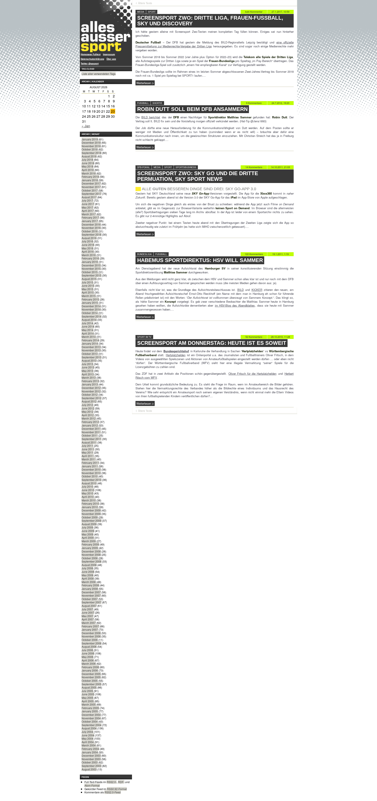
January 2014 (90, 343)
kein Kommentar (253, 11)
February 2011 (90, 462)
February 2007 (90, 626)
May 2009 (87, 534)
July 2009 (87, 527)
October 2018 (90, 149)
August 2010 (89, 483)
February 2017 (90, 217)
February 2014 (90, 340)
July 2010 (87, 486)
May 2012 (87, 411)
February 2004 (90, 749)
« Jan (86, 125)
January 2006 (90, 670)
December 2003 (91, 755)
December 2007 (91, 592)
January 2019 (90, 139)
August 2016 (89, 238)
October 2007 (90, 599)
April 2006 (88, 660)
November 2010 (91, 473)
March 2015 (89, 296)
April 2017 (88, 210)
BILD (240, 290)
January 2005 (90, 711)
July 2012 (87, 405)
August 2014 (89, 319)
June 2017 (88, 204)
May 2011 (87, 452)
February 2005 (90, 708)
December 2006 (91, 633)
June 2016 (88, 245)
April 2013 (88, 374)
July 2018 (87, 159)
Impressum (109, 54)
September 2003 (91, 766)
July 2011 (87, 445)
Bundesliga (144, 254)
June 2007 (88, 612)
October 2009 (90, 517)
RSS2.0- (112, 782)
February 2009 (90, 544)
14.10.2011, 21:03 (280, 167)
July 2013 (87, 364)
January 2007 (90, 629)
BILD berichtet (150, 117)
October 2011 (90, 435)
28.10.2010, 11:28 (280, 336)
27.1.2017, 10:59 (280, 11)
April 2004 (88, 742)
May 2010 (87, 493)
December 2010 (91, 469)
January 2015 (90, 302)
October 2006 (90, 640)
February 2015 (90, 299)
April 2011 (88, 456)
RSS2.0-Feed (113, 792)
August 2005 (89, 687)
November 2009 (91, 514)
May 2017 (87, 207)
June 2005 (88, 694)
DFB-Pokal (143, 167)
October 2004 (90, 721)
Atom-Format (92, 785)
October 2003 (90, 762)
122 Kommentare (254, 254)
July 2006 (87, 650)
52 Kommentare (253, 336)
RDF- (121, 782)
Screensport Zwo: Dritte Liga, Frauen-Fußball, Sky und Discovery (210, 20)
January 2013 (90, 384)
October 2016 (90, 231)
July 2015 (87, 282)
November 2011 (91, 432)
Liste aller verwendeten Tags (99, 74)
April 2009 (88, 537)
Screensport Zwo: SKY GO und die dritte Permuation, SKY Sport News (197, 176)
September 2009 (91, 520)
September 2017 (91, 193)
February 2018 (90, 176)
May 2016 (87, 248)
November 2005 (91, 677)
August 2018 (89, 156)
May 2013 (87, 371)
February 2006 (90, 667)
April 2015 (88, 292)
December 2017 (91, 183)
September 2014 (91, 316)
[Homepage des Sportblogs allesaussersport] (106, 26)
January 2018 (90, 180)
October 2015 (90, 272)
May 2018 (87, 166)
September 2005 (91, 684)
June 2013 (88, 367)
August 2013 (89, 360)
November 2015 (91, 268)
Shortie (157, 103)
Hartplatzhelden (175, 355)
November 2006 (91, 636)
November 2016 (91, 228)
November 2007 (91, 595)
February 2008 (90, 585)
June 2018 (88, 163)
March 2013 (89, 377)
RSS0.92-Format (117, 789)
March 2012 (89, 418)
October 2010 (90, 476)
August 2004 (89, 728)
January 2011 (90, 466)
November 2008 (91, 554)
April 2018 (88, 170)
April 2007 (88, 619)
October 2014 (90, 313)
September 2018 (91, 153)
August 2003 (89, 769)
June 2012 (88, 408)
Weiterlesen (143, 83)
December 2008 (91, 551)
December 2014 (91, 306)
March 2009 (89, 541)
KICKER (257, 290)
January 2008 (90, 588)
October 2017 (90, 190)
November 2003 (91, 759)
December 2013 (91, 347)
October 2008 (90, 558)
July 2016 (87, 241)
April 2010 (88, 497)
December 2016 (91, 224)
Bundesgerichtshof (176, 351)
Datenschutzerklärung (92, 58)
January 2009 (90, 548)
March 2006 (89, 663)
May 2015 (87, 289)
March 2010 (89, 500)
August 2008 (89, 565)
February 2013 (90, 381)
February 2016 (90, 258)
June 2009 (88, 531)
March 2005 (89, 704)
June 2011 (88, 449)
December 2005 (91, 674)
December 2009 (91, 510)
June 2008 (88, 571)
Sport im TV (144, 336)
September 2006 (91, 643)
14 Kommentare (253, 167)
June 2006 (88, 653)
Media (140, 11)
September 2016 (91, 234)
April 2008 (88, 578)
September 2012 (91, 398)
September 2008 (91, 561)
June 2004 (88, 735)
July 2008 (87, 568)
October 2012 (90, 394)
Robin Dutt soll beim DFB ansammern (192, 109)
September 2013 (91, 357)
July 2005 (87, 691)
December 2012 (91, 388)
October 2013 (90, 354)
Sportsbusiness (186, 167)
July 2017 (87, 200)
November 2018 (91, 146)
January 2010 (90, 507)
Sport (152, 11)
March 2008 (89, 582)
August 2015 (89, 279)
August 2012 (89, 401)
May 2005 (87, 697)
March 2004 (89, 745)
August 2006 (89, 646)
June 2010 (88, 490)
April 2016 (88, 251)
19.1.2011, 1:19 (280, 254)
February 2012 (90, 422)
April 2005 (88, 701)
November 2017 (91, 187)
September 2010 (91, 480)
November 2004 (91, 718)
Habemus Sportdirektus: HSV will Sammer (200, 260)
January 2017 (90, 221)
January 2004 (90, 752)
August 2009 (89, 524)
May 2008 (87, 575)
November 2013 (91, 350)
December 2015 (91, 265)
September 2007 (91, 602)
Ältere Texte (145, 3)
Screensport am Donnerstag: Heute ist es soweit (211, 343)
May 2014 (87, 330)
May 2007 (87, 616)
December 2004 (91, 714)
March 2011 (89, 459)
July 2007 (87, 609)
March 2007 (89, 623)
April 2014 (88, 333)
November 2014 (91, 309)
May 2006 (87, 657)
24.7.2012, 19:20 (280, 103)
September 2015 (91, 275)
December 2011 (91, 428)
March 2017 (89, 214)
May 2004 (87, 738)
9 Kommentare (254, 103)
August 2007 (89, 606)
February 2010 (90, 503)
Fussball (143, 103)
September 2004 (91, 725)
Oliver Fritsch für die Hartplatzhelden (252, 373)
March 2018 (89, 173)
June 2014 (88, 326)
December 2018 (91, 142)
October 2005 (90, 680)
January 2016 (90, 262)
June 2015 (88, 285)
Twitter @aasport (90, 63)
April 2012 (88, 415)
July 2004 (87, 732)
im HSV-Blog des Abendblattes (235, 305)
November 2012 (91, 391)
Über (111, 58)
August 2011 (89, 442)
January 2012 (90, 425)
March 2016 (89, 255)
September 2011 (91, 439)
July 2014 (87, 323)
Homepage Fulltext (91, 54)
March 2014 (89, 336)
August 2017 (89, 197)
